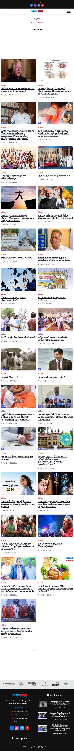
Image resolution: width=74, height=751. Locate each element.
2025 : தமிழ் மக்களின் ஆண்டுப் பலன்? (18, 337)
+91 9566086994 (22, 718)
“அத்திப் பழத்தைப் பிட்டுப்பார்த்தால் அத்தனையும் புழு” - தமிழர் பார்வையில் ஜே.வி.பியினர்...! (17, 546)
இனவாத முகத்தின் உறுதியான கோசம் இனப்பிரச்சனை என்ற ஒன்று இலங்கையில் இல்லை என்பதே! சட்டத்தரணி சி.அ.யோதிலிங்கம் (17, 135)
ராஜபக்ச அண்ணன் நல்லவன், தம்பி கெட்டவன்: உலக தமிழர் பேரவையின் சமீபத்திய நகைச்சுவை (16, 631)
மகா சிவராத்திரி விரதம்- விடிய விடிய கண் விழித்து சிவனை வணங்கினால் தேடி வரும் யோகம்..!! (54, 504)
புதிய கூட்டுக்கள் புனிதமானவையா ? (54, 175)
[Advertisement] (37, 45)
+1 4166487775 (22, 711)
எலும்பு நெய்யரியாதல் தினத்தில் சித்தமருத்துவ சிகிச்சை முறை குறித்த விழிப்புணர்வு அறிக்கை (54, 91)
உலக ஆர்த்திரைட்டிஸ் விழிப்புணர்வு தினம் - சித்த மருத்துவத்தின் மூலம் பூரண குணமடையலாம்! (53, 133)
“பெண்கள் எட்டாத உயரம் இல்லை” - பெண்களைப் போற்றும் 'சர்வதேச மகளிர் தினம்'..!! (18, 504)
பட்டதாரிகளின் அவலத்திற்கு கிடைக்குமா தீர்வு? (13, 298)
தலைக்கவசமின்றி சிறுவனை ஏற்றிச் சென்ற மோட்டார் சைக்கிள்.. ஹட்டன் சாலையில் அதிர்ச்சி (60, 703)
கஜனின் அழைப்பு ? (9, 377)
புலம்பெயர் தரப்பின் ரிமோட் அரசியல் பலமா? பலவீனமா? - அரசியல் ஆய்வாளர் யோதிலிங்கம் (55, 417)
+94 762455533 (23, 715)
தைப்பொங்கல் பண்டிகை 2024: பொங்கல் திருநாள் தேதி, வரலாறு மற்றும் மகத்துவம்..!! (55, 588)
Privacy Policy (19, 707)
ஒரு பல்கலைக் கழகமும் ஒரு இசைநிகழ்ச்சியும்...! (50, 545)
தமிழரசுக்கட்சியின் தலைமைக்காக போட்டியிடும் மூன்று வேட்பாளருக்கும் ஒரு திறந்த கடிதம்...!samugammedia (17, 588)
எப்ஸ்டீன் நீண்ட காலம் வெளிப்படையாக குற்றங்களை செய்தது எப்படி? (17, 89)
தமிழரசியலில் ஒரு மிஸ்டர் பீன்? (51, 377)
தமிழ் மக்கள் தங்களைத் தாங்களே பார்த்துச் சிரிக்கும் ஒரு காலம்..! (53, 338)
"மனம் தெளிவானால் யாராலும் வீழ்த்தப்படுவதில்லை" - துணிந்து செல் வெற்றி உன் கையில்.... (17, 218)
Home (33, 22)
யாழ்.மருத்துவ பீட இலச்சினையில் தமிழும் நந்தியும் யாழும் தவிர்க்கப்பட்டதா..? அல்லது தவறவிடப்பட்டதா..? (52, 460)
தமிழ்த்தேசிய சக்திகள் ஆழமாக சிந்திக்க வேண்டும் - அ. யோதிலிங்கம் (54, 258)
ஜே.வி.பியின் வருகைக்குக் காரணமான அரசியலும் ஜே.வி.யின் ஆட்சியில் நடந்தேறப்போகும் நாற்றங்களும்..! (18, 417)
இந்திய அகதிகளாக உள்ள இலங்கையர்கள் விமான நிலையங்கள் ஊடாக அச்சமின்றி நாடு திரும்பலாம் (60, 727)
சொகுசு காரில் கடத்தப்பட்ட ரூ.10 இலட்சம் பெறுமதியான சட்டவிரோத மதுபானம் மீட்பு (60, 714)
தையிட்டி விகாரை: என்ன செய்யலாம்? (17, 257)
